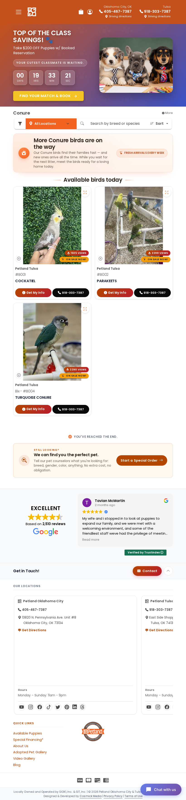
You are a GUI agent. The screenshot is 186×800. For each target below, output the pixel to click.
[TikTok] (48, 707)
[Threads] (82, 707)
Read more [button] (90, 540)
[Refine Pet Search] (20, 123)
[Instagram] (30, 707)
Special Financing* (28, 739)
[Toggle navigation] (18, 12)
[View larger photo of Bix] (85, 309)
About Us (20, 746)
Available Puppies (27, 733)
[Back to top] (168, 570)
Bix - (25, 391)
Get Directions (33, 630)
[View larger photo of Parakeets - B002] (167, 192)
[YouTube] (21, 707)
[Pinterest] (67, 707)
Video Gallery (24, 758)
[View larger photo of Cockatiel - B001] (85, 192)
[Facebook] (39, 707)
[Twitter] (57, 707)
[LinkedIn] (74, 707)
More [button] (168, 113)
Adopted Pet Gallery (30, 752)
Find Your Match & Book (46, 95)
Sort (160, 123)
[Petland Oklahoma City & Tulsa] (32, 12)
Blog (16, 765)
